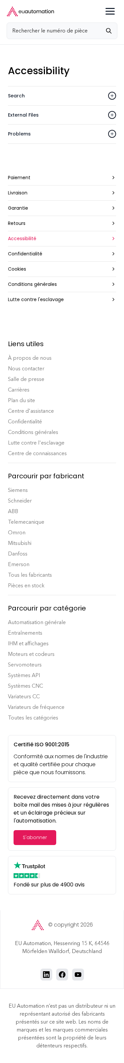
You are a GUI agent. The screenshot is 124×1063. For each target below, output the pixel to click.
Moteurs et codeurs (31, 654)
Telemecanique (26, 522)
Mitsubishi (19, 543)
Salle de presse (26, 379)
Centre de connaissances (37, 453)
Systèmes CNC (25, 686)
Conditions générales (33, 432)
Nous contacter (26, 368)
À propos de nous (30, 358)
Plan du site (21, 400)
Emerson (18, 564)
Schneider (20, 501)
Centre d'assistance (31, 411)
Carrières (18, 390)
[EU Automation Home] (30, 11)
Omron (16, 532)
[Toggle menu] (110, 11)
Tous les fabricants (30, 575)
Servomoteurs (25, 665)
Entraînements (25, 633)
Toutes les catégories (33, 718)
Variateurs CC (24, 696)
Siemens (18, 490)
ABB (13, 511)
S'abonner (35, 837)
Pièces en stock (26, 585)
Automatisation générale (37, 622)
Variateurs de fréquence (36, 707)
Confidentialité (25, 421)
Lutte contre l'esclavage (36, 443)
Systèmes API (24, 675)
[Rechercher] (111, 31)
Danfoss (17, 554)
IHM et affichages (28, 643)
